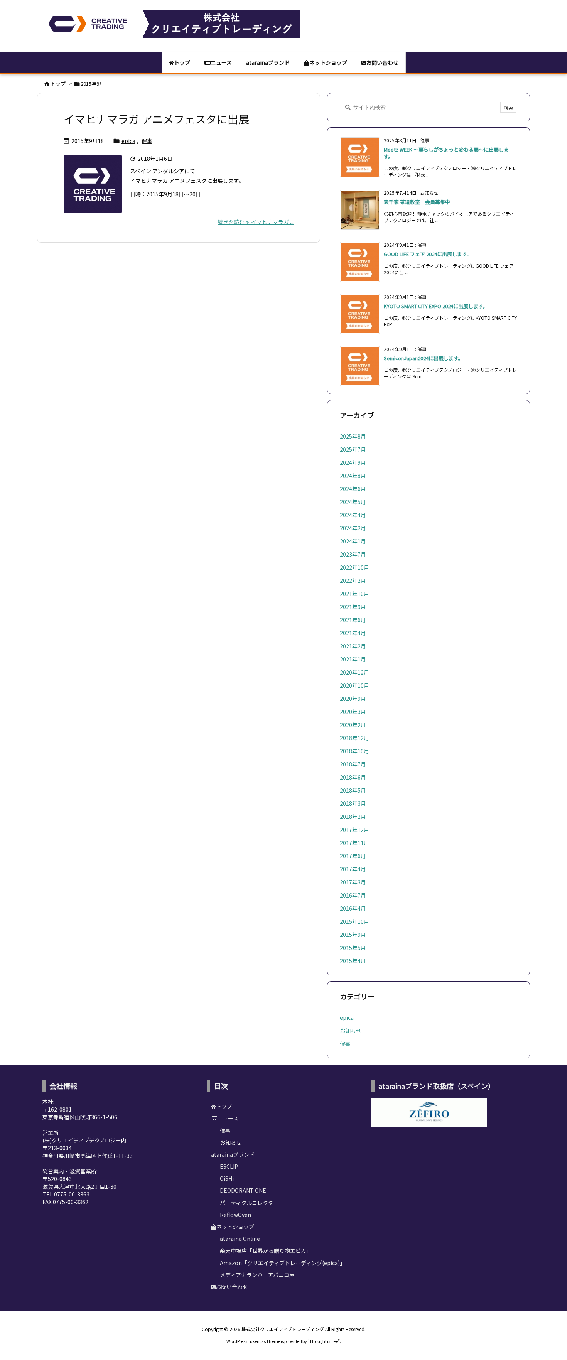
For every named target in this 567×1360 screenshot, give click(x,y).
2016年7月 (353, 895)
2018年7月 (353, 764)
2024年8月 (353, 475)
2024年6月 (353, 489)
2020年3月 (353, 711)
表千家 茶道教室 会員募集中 (417, 202)
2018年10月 (354, 751)
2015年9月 (353, 934)
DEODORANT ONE (243, 1190)
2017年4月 (353, 869)
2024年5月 (353, 502)
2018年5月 (353, 790)
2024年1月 (353, 541)
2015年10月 (354, 921)
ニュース (227, 1118)
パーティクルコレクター (249, 1202)
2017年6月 (353, 856)
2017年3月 (353, 882)
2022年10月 (354, 567)
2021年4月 (353, 633)
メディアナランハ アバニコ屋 (257, 1275)
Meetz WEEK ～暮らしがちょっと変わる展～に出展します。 (446, 153)
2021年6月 (353, 620)
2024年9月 (353, 462)
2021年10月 (354, 593)
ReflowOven (235, 1214)
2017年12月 (354, 830)
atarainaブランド (233, 1154)
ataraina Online (240, 1238)
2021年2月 (353, 646)
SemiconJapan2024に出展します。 (423, 358)
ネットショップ (235, 1226)
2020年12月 (354, 672)
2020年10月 (354, 685)
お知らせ (350, 1030)
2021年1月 (353, 659)
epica (128, 141)
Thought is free (323, 1341)
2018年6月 (353, 777)
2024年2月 (353, 528)
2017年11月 (354, 843)
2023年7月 (353, 554)
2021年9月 (353, 607)
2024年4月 (353, 515)
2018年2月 (353, 816)
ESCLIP (229, 1166)
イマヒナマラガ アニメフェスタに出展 (156, 119)
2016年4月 (353, 908)
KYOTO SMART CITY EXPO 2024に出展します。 (436, 306)
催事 (147, 141)
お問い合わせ (232, 1287)
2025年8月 (353, 436)
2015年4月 (353, 961)
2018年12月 (354, 738)
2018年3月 (353, 803)
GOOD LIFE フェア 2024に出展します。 (428, 254)
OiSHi (227, 1178)
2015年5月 (353, 948)
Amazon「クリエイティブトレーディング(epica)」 (282, 1263)
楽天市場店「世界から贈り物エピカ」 (266, 1250)
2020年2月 (353, 725)
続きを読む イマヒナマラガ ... (256, 222)
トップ (58, 83)
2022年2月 (353, 580)
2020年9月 (353, 698)
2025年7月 (353, 449)
